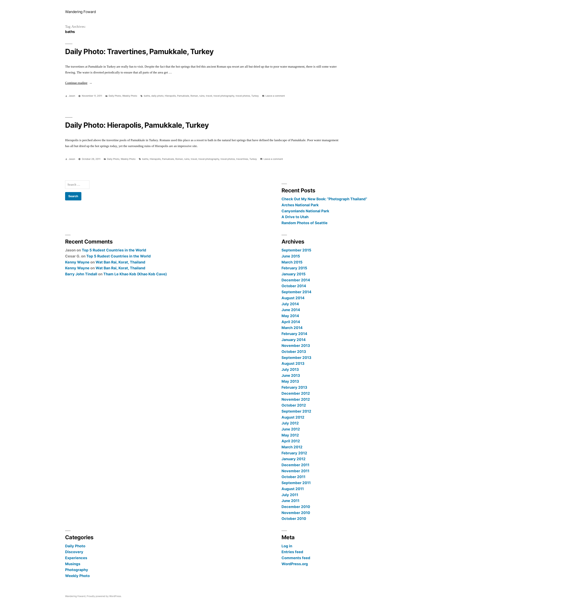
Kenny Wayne (77, 262)
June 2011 (290, 500)
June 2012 (291, 429)
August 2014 (293, 298)
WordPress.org (295, 564)
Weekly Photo (129, 95)
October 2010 (294, 518)
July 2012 (290, 423)
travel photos (243, 95)
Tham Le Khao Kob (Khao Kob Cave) (135, 274)
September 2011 (296, 483)
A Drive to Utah (295, 217)
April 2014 (291, 322)
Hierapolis (170, 95)
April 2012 (291, 441)
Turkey (255, 95)
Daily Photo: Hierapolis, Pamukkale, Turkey (137, 125)
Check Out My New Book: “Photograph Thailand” (324, 199)
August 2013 (293, 363)
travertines (242, 159)
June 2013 (291, 375)
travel (209, 95)
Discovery (74, 552)
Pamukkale (183, 95)
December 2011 (295, 465)
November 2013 (296, 345)
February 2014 (294, 333)
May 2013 (290, 381)
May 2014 (290, 316)
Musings (72, 564)
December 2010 (296, 506)
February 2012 (294, 453)
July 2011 (290, 495)
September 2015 (296, 250)
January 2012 (294, 459)
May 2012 (290, 435)
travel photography (223, 95)
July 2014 (290, 304)
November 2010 (296, 513)
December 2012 (296, 393)
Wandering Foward (80, 12)
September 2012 (296, 411)
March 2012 (292, 447)
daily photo (157, 95)
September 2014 (296, 292)
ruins (202, 95)
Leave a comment (275, 95)
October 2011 (293, 477)
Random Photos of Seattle (305, 223)
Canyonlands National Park (305, 211)
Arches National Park (300, 205)
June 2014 (291, 310)
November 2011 (295, 471)
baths (147, 95)
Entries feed (292, 552)
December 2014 (296, 280)
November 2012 (296, 399)
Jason (72, 95)
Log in (287, 546)
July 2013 (290, 369)
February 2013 (294, 387)
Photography (76, 570)
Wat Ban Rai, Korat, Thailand (120, 262)
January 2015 (294, 274)
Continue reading (78, 83)
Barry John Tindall (81, 274)
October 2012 (294, 405)
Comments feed (296, 558)
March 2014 (292, 327)
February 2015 (294, 268)
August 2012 (293, 417)
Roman (194, 95)
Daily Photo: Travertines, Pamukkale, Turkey (139, 51)
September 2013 (296, 357)
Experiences (76, 558)
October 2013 (294, 351)
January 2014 (294, 340)
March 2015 (292, 262)
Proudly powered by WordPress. (104, 596)
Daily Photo (115, 95)
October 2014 (294, 286)
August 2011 (293, 489)
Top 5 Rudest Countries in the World (114, 250)
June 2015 (291, 256)
